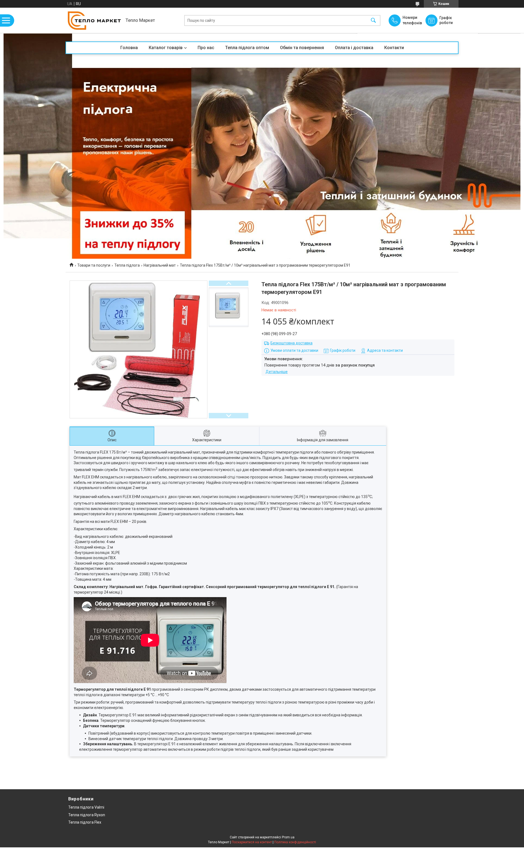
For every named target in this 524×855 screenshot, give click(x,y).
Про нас (206, 47)
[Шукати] (373, 20)
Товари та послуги (93, 265)
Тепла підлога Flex (84, 822)
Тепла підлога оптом (247, 47)
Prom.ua (288, 837)
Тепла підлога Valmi (86, 807)
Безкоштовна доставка (291, 343)
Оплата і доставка (354, 47)
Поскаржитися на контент (252, 842)
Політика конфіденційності (295, 842)
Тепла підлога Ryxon (86, 815)
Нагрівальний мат (160, 265)
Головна (129, 47)
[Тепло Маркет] (94, 20)
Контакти (394, 47)
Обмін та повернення (302, 47)
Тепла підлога (127, 265)
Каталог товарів (166, 47)
